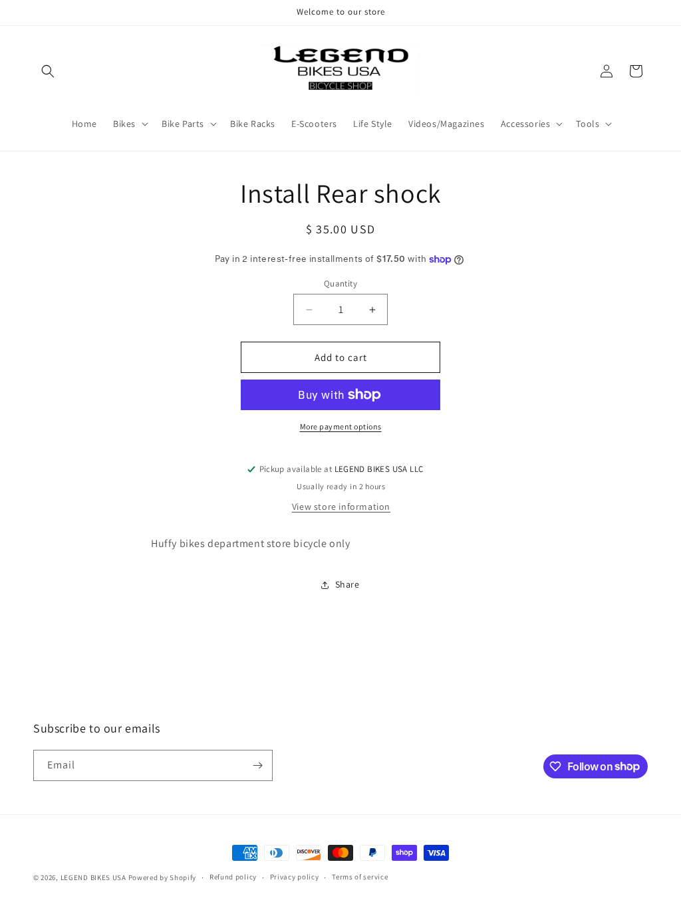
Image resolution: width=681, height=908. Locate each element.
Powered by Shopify (162, 877)
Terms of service (360, 876)
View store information (341, 506)
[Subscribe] (257, 765)
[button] (48, 71)
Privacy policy (294, 876)
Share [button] (347, 584)
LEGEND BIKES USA (93, 877)
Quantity (340, 283)
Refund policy (233, 876)
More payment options (341, 426)
